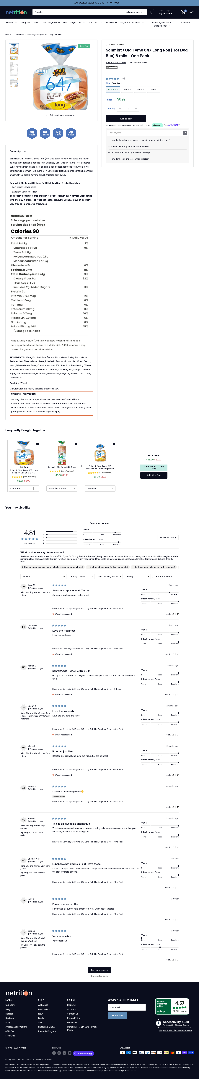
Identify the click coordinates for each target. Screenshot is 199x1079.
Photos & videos (164, 576)
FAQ (7, 1022)
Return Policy (73, 1018)
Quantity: (110, 108)
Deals (41, 1018)
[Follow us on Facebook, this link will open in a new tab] (54, 1053)
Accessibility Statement (42, 1059)
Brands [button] (10, 22)
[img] (14, 49)
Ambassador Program (16, 1026)
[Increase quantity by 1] (136, 108)
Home (8, 34)
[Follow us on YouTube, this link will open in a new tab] (69, 1053)
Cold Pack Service (60, 403)
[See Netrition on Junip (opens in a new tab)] (105, 976)
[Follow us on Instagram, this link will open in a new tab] (59, 1053)
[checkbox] (165, 576)
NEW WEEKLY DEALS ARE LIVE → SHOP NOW (96, 2)
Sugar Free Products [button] (130, 22)
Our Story (10, 1005)
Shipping (71, 1005)
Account (71, 1009)
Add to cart (126, 118)
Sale (40, 1022)
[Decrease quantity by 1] (120, 108)
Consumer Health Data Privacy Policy (82, 1028)
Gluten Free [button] (93, 22)
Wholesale (72, 1022)
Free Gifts (10, 1035)
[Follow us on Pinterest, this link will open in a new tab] (64, 1053)
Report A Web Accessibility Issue (175, 1030)
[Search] (150, 12)
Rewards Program (47, 1031)
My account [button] (165, 13)
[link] (115, 79)
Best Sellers (44, 1009)
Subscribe (117, 1015)
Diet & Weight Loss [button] (72, 22)
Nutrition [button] (110, 22)
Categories (25, 22)
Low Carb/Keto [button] (49, 22)
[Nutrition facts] (112, 67)
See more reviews (100, 970)
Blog (7, 1009)
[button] (188, 12)
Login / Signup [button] (165, 10)
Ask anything (169, 537)
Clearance (185, 22)
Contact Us (72, 1013)
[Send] (185, 133)
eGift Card (10, 1031)
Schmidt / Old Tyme (116, 62)
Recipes (9, 1013)
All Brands (43, 1005)
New (36, 22)
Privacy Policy (11, 1059)
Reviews (9, 1018)
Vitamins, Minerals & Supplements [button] (161, 24)
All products (18, 34)
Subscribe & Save (47, 1026)
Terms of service (25, 1059)
